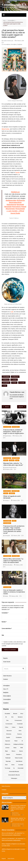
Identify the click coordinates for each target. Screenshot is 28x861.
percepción (6, 382)
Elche (20, 730)
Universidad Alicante (14, 771)
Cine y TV (5, 689)
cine (7, 720)
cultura (13, 727)
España (8, 737)
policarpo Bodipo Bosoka (10, 467)
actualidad (6, 376)
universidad (20, 768)
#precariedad (20, 208)
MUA (21, 747)
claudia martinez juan (8, 40)
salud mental (19, 761)
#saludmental (11, 204)
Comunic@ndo (6, 44)
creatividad (19, 723)
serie (6, 764)
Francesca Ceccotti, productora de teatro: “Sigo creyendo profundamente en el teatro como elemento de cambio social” (13, 529)
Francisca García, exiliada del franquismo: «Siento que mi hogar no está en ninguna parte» (13, 431)
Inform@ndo (14, 44)
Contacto (5, 679)
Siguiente (21, 406)
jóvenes (15, 379)
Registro (5, 658)
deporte (21, 727)
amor (21, 713)
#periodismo (16, 206)
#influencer (21, 200)
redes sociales (19, 758)
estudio (18, 172)
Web (3, 635)
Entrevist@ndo (16, 426)
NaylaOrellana (8, 435)
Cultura (14, 520)
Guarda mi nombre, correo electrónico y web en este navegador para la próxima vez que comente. (13, 643)
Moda (15, 747)
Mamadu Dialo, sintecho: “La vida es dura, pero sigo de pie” (13, 464)
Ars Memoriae (7, 491)
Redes (14, 382)
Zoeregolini (7, 535)
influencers (15, 376)
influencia (6, 379)
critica (6, 727)
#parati (23, 206)
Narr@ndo (5, 692)
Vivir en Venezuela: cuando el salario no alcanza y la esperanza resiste (14, 592)
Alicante (15, 713)
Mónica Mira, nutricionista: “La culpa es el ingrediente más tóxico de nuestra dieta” (13, 560)
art (6, 717)
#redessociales (11, 200)
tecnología (7, 768)
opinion (21, 751)
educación (9, 730)
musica (13, 751)
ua (14, 768)
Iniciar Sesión (6, 661)
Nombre (4, 621)
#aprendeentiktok (15, 202)
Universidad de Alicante (14, 775)
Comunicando (9, 723)
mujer (6, 751)
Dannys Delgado (6, 844)
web (12, 311)
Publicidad (7, 758)
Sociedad (12, 460)
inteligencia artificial (18, 744)
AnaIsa (6, 596)
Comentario (5, 613)
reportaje (8, 761)
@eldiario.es (15, 192)
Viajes (17, 460)
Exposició (7, 741)
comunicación (18, 720)
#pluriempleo (10, 208)
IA (22, 741)
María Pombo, (6, 129)
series (12, 764)
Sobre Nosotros (7, 675)
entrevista (8, 734)
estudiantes (19, 737)
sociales (22, 382)
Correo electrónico (7, 628)
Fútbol (15, 741)
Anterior (7, 406)
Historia (5, 460)
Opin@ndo (19, 44)
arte (12, 717)
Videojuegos (14, 778)
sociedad (20, 764)
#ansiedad (20, 204)
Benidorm (20, 717)
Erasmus (19, 734)
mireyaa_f (7, 500)
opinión (8, 754)
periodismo (19, 754)
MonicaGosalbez (9, 565)
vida (5, 385)
